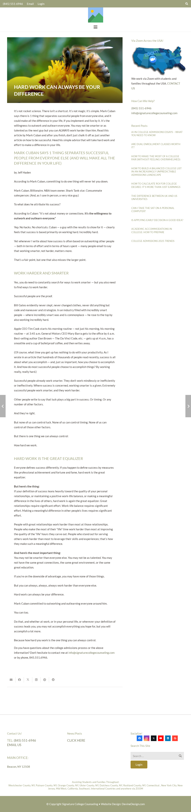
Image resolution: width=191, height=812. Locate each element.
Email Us (14, 745)
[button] (95, 27)
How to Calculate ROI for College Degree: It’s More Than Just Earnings (155, 185)
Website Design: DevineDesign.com (123, 804)
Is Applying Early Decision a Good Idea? (157, 220)
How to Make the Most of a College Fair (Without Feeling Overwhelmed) (155, 158)
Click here (76, 741)
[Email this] (11, 680)
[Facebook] (139, 738)
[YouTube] (161, 738)
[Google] (175, 738)
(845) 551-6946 (141, 108)
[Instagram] (146, 738)
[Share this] (19, 680)
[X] (153, 738)
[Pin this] (45, 680)
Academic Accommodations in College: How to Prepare (151, 230)
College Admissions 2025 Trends (152, 240)
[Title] (95, 15)
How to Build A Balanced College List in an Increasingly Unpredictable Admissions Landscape (156, 171)
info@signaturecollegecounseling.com (91, 652)
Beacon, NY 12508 (18, 766)
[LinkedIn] (168, 738)
